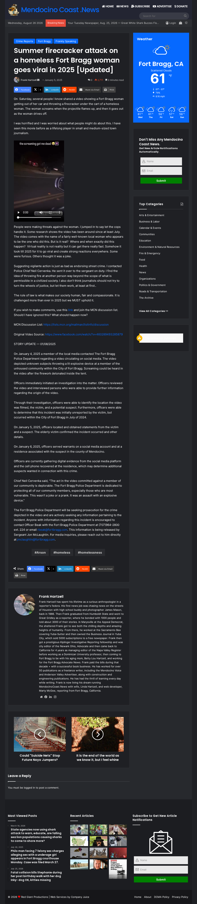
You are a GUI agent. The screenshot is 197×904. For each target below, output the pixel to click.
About (147, 896)
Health (143, 265)
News (124, 6)
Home (109, 6)
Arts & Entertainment (151, 215)
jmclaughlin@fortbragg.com (36, 539)
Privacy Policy (180, 896)
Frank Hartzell (29, 80)
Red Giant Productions (34, 896)
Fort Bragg (44, 41)
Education (145, 240)
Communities (147, 234)
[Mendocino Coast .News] (54, 9)
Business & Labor (149, 221)
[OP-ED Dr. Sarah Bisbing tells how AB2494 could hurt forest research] (99, 830)
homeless (62, 552)
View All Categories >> (153, 311)
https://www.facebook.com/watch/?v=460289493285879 (84, 334)
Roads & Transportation (153, 291)
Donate (182, 6)
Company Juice (80, 896)
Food (142, 259)
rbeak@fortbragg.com (52, 529)
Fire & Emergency (149, 253)
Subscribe (142, 6)
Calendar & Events (150, 227)
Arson (41, 552)
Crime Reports (24, 41)
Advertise (164, 6)
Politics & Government (152, 285)
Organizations (147, 278)
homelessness (91, 552)
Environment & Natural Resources (159, 246)
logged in (29, 787)
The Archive (146, 297)
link (70, 310)
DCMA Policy (161, 896)
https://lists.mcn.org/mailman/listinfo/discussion (76, 324)
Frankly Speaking (66, 41)
